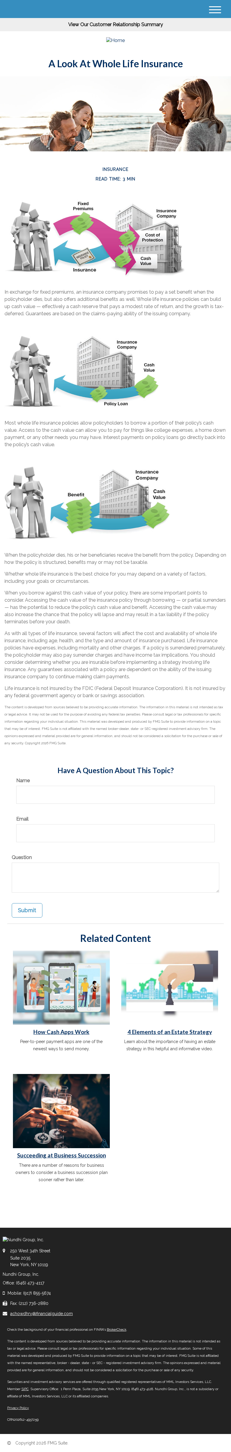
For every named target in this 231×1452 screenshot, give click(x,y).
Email (22, 819)
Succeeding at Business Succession (61, 1155)
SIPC (25, 1389)
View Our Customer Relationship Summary (115, 24)
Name (23, 780)
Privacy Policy (18, 1408)
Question (22, 857)
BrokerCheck (116, 1330)
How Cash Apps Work (61, 1032)
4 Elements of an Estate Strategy (170, 1032)
